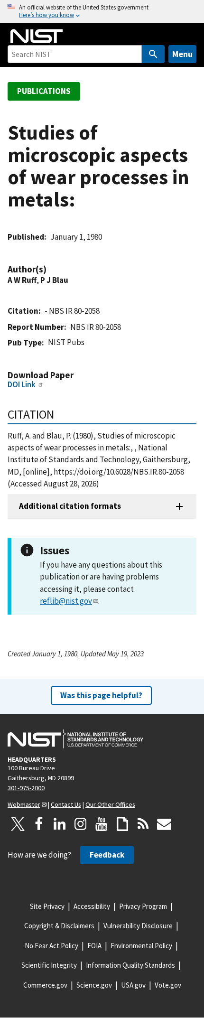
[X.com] (18, 823)
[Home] (36, 36)
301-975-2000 (26, 788)
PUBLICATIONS (44, 91)
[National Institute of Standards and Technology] (75, 738)
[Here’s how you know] (102, 11)
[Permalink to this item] (51, 269)
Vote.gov (168, 985)
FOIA (94, 945)
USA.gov (133, 985)
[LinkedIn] (59, 823)
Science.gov (94, 985)
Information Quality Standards (130, 965)
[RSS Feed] (143, 823)
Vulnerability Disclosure (138, 925)
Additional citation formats (70, 506)
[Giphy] (122, 823)
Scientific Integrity (49, 965)
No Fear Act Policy (51, 945)
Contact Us (66, 804)
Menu (182, 53)
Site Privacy (47, 906)
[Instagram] (80, 823)
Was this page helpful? (101, 695)
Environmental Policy (141, 945)
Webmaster (24, 804)
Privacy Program (143, 906)
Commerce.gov (45, 985)
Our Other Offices (110, 804)
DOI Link (22, 384)
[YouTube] (101, 823)
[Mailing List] (164, 823)
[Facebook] (38, 823)
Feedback (107, 855)
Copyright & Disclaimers (59, 925)
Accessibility (92, 906)
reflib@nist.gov (66, 601)
